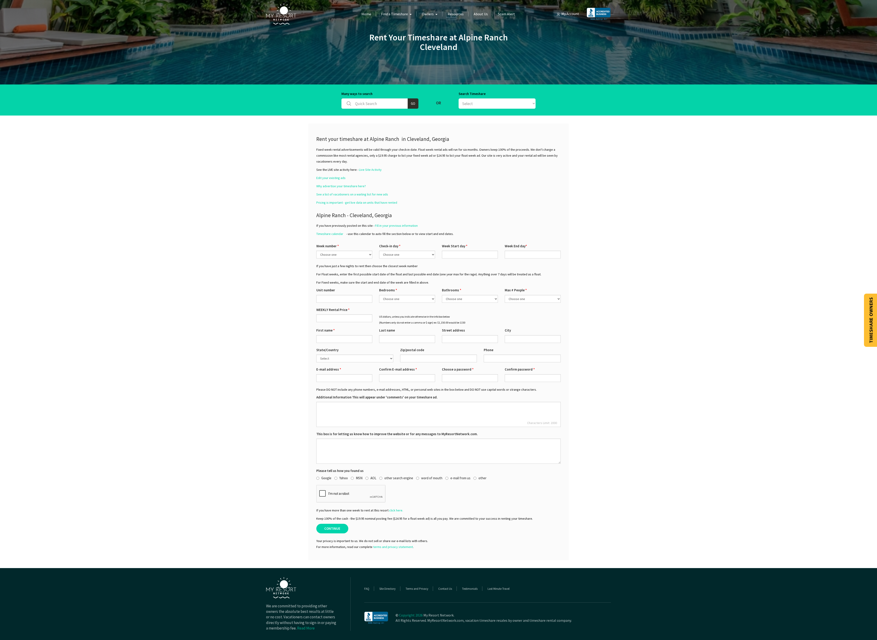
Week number (327, 246)
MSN (359, 478)
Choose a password (458, 369)
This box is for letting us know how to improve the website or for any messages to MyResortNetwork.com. (397, 434)
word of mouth (431, 478)
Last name (387, 330)
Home (366, 14)
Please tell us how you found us (340, 471)
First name (325, 330)
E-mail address (328, 369)
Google (326, 478)
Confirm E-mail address (398, 369)
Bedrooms (388, 290)
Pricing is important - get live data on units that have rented (356, 202)
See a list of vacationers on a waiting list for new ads (352, 194)
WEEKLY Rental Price (333, 310)
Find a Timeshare (394, 14)
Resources (456, 14)
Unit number (325, 290)
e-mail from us (460, 478)
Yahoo (343, 478)
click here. (396, 510)
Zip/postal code (412, 350)
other (482, 478)
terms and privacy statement (393, 547)
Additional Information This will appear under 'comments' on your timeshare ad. (377, 397)
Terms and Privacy (417, 589)
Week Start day (455, 246)
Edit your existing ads (331, 178)
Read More (306, 628)
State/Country (327, 350)
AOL (373, 478)
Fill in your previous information (396, 226)
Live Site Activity (370, 170)
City (508, 330)
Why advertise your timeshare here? (341, 186)
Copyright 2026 (411, 615)
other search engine (398, 478)
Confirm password (520, 369)
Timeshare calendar (329, 234)
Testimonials (470, 589)
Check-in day (390, 246)
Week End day (516, 246)
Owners (428, 14)
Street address (453, 330)
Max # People (516, 290)
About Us (481, 14)
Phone (488, 350)
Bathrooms (451, 290)
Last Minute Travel (499, 589)
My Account (570, 13)
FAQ (366, 589)
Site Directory (387, 589)
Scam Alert (506, 14)
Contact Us (445, 589)
